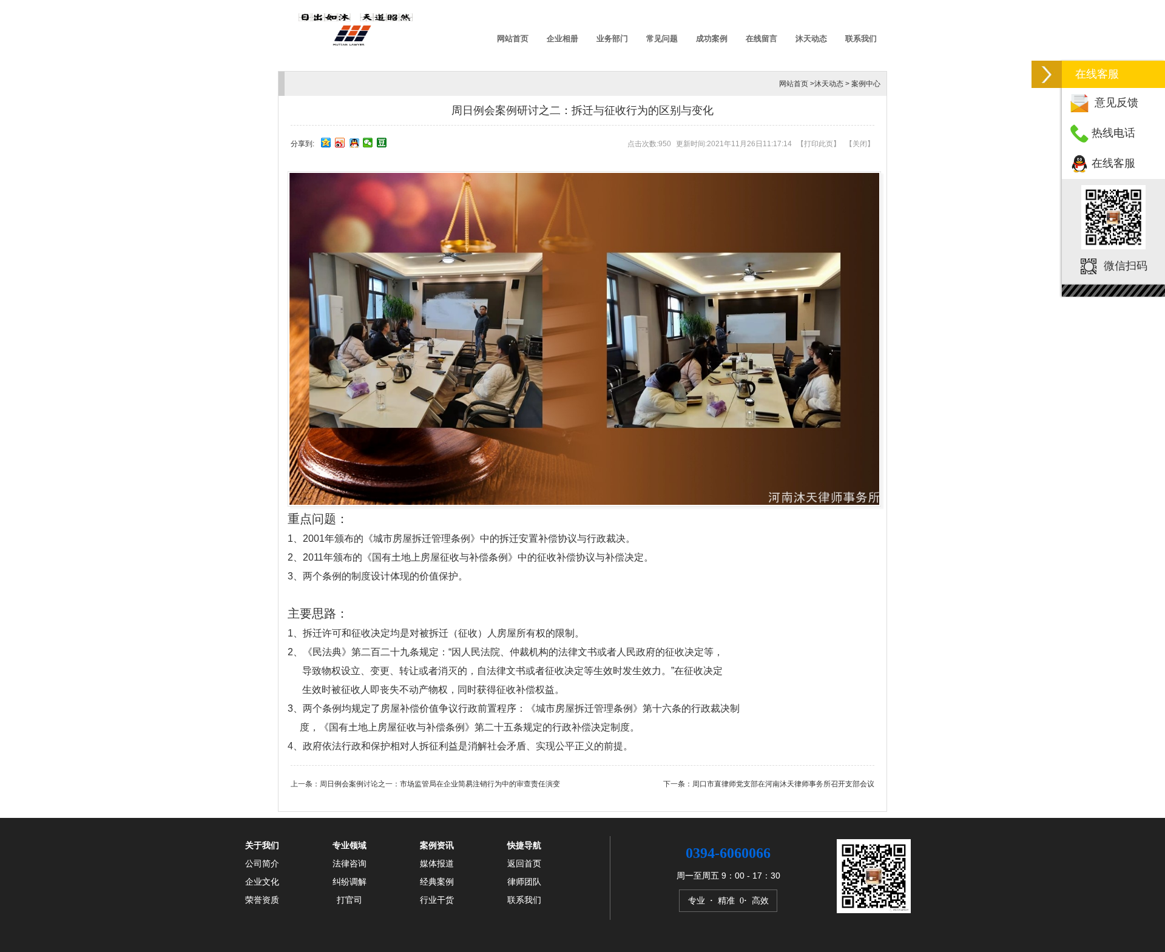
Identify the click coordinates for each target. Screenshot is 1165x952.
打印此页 (818, 144)
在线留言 (761, 38)
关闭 (860, 144)
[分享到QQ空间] (326, 142)
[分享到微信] (368, 142)
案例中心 (865, 83)
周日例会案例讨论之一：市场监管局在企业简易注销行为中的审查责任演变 (440, 784)
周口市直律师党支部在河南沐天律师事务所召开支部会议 (783, 784)
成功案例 (712, 38)
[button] (1047, 74)
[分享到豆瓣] (382, 142)
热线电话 (1113, 133)
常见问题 (662, 38)
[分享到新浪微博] (340, 142)
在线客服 (1113, 163)
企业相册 (562, 38)
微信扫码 (1125, 266)
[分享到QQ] (354, 142)
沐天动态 (811, 38)
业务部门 (612, 38)
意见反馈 (1116, 102)
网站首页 (512, 38)
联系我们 (861, 38)
